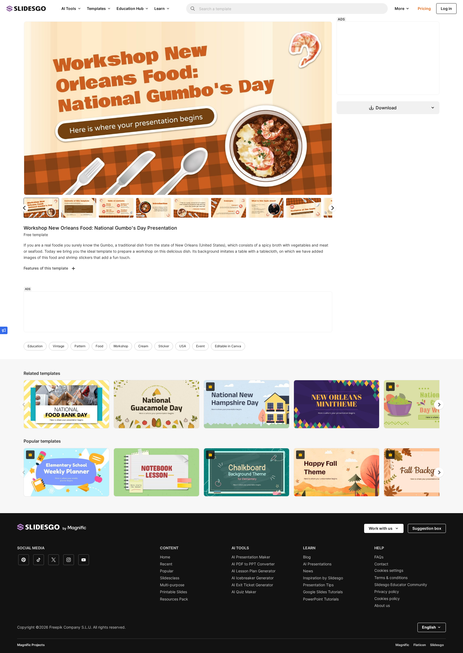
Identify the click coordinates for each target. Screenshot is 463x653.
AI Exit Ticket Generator (252, 585)
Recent (166, 564)
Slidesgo (437, 645)
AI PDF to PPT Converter (253, 564)
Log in (446, 8)
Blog (307, 557)
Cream (143, 346)
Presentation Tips (318, 585)
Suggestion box (426, 528)
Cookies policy (387, 598)
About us (382, 605)
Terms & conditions (391, 578)
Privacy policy (386, 591)
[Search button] (192, 8)
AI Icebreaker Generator (253, 578)
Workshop (120, 346)
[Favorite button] (309, 30)
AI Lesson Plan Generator (253, 571)
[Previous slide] (24, 404)
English (429, 627)
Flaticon (419, 645)
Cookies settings (388, 570)
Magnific (402, 645)
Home (165, 557)
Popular (166, 571)
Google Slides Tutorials (323, 592)
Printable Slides (173, 592)
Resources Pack (174, 599)
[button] (332, 208)
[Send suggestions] (4, 330)
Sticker (163, 346)
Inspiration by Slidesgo (323, 578)
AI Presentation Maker (251, 557)
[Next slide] (324, 108)
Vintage (58, 346)
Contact (381, 564)
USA (182, 346)
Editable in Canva (228, 346)
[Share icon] (323, 30)
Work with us (381, 528)
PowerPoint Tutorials (321, 599)
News (308, 571)
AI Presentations (317, 564)
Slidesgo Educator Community (400, 585)
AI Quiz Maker (244, 592)
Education (35, 346)
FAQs (378, 557)
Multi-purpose (172, 585)
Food (99, 346)
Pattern (79, 346)
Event (200, 346)
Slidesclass (169, 578)
